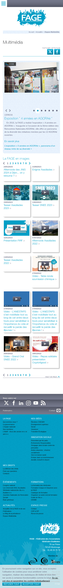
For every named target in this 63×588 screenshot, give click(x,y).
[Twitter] (6, 403)
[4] (45, 110)
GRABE (34, 500)
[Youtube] (36, 403)
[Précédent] (6, 110)
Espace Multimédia (9, 516)
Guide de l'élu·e (36, 497)
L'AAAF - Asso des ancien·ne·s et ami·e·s (15, 433)
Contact (34, 509)
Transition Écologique (38, 431)
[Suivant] (10, 110)
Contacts (6, 473)
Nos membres (8, 429)
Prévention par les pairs (39, 440)
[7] (57, 110)
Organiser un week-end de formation (44, 495)
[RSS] (43, 403)
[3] (41, 110)
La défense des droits (10, 469)
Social (33, 427)
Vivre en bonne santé (38, 455)
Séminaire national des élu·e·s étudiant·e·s (13, 491)
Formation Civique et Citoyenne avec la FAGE (44, 489)
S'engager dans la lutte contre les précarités (43, 446)
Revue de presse (37, 513)
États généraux (8, 500)
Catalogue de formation (39, 493)
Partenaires (7, 411)
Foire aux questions (10, 471)
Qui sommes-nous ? (10, 422)
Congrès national (9, 485)
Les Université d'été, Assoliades (14, 488)
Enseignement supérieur (39, 424)
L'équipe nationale (9, 427)
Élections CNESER (38, 422)
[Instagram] (28, 403)
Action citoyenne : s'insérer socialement (40, 451)
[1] (34, 110)
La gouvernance (9, 424)
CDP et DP (35, 511)
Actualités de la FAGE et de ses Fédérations (14, 510)
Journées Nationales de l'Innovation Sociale (15, 496)
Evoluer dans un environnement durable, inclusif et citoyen (42, 459)
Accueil (31, 32)
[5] (49, 110)
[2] (38, 110)
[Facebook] (14, 403)
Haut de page (51, 377)
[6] (53, 110)
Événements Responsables (41, 443)
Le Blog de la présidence (11, 513)
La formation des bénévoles (41, 485)
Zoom (11, 64)
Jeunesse (34, 429)
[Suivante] (29, 163)
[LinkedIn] (21, 403)
